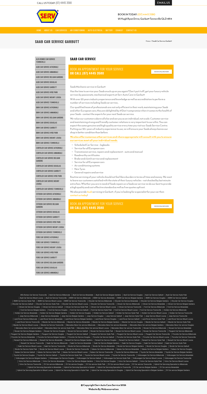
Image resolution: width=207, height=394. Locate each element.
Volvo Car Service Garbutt (128, 361)
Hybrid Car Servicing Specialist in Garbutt (79, 367)
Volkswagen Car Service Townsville (178, 358)
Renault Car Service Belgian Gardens (79, 340)
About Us (48, 30)
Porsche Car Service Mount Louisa (156, 337)
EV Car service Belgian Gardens (145, 367)
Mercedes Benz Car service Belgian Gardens (147, 325)
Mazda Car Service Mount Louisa (25, 325)
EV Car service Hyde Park (95, 364)
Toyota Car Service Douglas (24, 355)
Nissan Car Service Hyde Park (101, 331)
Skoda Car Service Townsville (78, 349)
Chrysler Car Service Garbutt (48, 171)
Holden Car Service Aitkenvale (175, 310)
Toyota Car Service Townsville (123, 355)
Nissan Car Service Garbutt (78, 331)
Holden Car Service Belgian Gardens (53, 313)
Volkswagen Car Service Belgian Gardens (31, 358)
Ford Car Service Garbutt (46, 257)
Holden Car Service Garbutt (103, 313)
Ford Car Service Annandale (47, 272)
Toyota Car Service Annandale (151, 352)
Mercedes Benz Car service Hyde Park (59, 328)
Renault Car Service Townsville (32, 343)
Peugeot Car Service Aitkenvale (181, 331)
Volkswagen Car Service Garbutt (89, 358)
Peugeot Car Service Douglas (53, 334)
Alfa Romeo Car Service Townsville (45, 60)
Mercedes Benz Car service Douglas (180, 325)
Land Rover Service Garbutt (129, 319)
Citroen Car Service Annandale (48, 199)
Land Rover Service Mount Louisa (180, 319)
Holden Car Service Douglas (80, 313)
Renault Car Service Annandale (51, 340)
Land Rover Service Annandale (51, 319)
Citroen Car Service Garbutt (48, 217)
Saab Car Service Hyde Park (175, 343)
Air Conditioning (77, 30)
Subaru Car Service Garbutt (25, 352)
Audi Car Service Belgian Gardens (49, 77)
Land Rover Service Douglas (105, 319)
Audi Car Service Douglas (46, 82)
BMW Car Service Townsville (47, 142)
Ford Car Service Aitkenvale (47, 237)
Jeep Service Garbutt (114, 316)
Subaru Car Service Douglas (181, 349)
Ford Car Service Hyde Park (47, 252)
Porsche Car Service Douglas (79, 337)
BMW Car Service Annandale (47, 112)
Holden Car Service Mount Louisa (154, 313)
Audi (89, 192)
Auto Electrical (95, 30)
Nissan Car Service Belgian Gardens (28, 331)
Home (39, 30)
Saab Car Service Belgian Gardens (106, 343)
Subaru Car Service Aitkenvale (103, 349)
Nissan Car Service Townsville (154, 331)
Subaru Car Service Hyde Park (49, 352)
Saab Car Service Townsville (54, 346)
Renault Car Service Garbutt (129, 340)
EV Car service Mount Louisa (119, 364)
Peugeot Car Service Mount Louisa (130, 334)
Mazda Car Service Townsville (52, 325)
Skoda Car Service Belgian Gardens (130, 346)
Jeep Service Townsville (178, 316)
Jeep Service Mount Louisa (155, 316)
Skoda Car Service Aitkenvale (79, 346)
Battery (109, 30)
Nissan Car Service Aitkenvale (154, 328)
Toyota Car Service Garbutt (47, 355)
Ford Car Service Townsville (47, 242)
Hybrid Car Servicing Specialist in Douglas (107, 370)
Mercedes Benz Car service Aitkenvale (80, 325)
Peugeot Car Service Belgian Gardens (25, 334)
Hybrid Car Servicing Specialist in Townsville (114, 367)
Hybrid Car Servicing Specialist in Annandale (44, 367)
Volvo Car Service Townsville (30, 364)
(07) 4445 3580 (64, 3)
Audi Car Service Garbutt (46, 87)
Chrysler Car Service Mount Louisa (47, 182)
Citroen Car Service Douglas (48, 212)
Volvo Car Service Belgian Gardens (80, 361)
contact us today (78, 195)
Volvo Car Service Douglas (106, 361)
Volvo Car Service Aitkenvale (29, 361)
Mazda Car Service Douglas (132, 322)
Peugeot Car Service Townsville (158, 334)
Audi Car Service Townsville (47, 102)
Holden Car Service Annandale (26, 313)
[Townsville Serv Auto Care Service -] (47, 16)
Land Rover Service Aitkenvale (25, 319)
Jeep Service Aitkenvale (29, 316)
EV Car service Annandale (169, 367)
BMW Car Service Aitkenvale (47, 107)
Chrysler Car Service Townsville (49, 188)
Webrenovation (110, 389)
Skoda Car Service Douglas (156, 346)
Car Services (61, 30)
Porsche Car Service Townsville (184, 337)
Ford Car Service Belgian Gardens (49, 262)
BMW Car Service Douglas (46, 122)
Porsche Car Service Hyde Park (128, 337)
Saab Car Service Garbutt (153, 343)
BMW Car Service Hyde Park (47, 132)
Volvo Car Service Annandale (53, 361)
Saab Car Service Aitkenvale (57, 343)
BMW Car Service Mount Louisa (48, 137)
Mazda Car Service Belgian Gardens (105, 322)
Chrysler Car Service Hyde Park (49, 176)
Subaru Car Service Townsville (101, 352)
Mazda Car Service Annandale (78, 322)
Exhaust (119, 30)
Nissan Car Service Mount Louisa (128, 331)
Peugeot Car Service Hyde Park (102, 334)
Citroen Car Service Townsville (49, 232)
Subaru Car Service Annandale (128, 349)
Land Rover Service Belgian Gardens (79, 319)
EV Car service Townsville (142, 364)
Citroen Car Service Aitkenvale (48, 194)
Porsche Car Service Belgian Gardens (52, 337)
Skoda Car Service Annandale (104, 346)
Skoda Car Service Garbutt (179, 346)
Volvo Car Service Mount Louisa (176, 361)
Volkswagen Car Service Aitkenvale (150, 355)
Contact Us (131, 30)
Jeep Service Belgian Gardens (72, 316)
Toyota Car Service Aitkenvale (126, 352)
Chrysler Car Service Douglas (48, 165)
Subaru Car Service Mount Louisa (75, 352)
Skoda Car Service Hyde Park (26, 349)
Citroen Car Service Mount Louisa (50, 227)
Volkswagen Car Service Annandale (180, 355)
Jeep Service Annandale (50, 316)
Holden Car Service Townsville (180, 313)
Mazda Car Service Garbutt (155, 322)
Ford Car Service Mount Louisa (48, 247)
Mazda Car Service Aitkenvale (53, 322)
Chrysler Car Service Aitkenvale (49, 147)
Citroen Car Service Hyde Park (48, 222)
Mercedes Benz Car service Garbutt (29, 328)
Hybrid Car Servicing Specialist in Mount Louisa (35, 370)
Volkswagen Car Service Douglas (61, 358)
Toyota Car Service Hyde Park (71, 355)
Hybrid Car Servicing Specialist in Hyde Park (72, 370)
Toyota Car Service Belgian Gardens (178, 352)
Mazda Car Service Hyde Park (179, 322)
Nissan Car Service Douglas (54, 331)
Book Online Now (161, 72)
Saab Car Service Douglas (131, 343)
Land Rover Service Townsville (28, 322)
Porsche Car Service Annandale (23, 337)
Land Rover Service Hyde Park (153, 319)
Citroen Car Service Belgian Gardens (47, 205)
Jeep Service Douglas (95, 316)
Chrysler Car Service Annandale (49, 153)
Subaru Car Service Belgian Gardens (155, 349)
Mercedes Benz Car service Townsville (126, 328)
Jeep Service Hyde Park (134, 316)
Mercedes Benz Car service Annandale (112, 325)
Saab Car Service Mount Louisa (30, 346)
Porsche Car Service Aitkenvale (184, 334)
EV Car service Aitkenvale (53, 364)
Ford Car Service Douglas (46, 267)
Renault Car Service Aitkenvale (25, 340)
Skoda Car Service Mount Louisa (52, 349)
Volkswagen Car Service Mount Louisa (147, 358)
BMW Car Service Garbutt (46, 127)
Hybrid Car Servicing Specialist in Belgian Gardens (144, 370)
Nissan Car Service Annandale (180, 328)
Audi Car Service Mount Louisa (48, 97)
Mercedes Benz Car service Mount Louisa (93, 328)
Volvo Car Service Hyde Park (151, 361)
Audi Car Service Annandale (47, 72)
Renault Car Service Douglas (105, 340)
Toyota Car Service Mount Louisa (97, 355)
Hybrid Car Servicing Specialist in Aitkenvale (171, 364)
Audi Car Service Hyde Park (47, 92)
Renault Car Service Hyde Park (153, 340)
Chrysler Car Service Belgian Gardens (48, 159)
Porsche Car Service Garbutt (103, 337)
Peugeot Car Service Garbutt (77, 334)
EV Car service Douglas (74, 364)
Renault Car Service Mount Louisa (180, 340)
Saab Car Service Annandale (80, 343)
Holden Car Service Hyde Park (127, 313)
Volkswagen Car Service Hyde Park (117, 358)
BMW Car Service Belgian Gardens (49, 117)
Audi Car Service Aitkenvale (47, 67)
